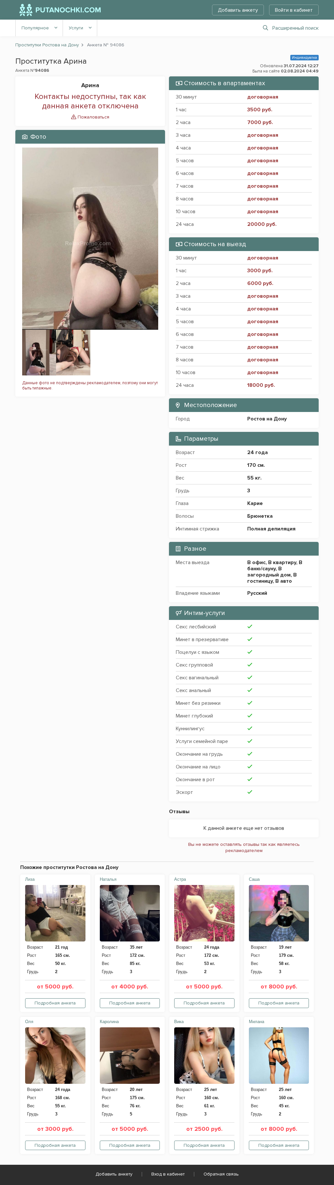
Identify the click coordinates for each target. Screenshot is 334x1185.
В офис (256, 562)
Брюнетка (260, 516)
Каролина (109, 1021)
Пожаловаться (92, 117)
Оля (29, 1021)
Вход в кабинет (168, 1174)
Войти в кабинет (294, 10)
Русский (257, 593)
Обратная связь (221, 1174)
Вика (179, 1021)
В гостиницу (272, 578)
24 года (257, 452)
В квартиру (282, 562)
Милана (256, 1021)
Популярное (35, 28)
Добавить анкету (238, 10)
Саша (254, 879)
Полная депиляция (271, 529)
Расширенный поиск (295, 28)
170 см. (256, 465)
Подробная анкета (55, 1003)
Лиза (30, 879)
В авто (283, 581)
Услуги (76, 28)
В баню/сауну (274, 565)
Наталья (108, 879)
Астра (180, 879)
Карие (255, 503)
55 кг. (254, 478)
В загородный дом (269, 571)
